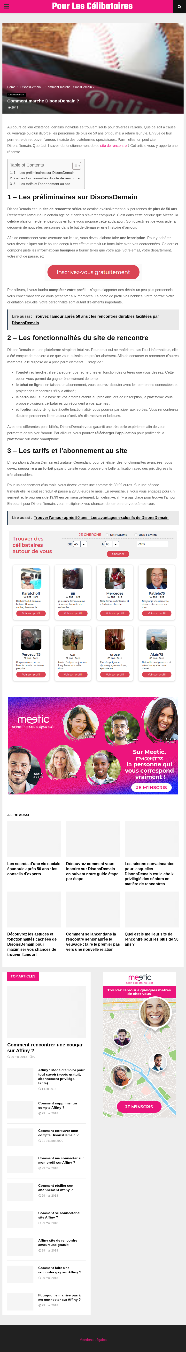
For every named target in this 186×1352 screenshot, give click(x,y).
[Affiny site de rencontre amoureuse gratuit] (20, 1247)
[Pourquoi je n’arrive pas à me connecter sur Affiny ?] (20, 1301)
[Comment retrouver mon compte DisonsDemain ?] (20, 1137)
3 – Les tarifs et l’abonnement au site (42, 184)
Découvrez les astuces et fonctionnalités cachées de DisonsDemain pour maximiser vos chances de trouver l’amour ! (32, 944)
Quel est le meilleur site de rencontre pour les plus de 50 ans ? (151, 939)
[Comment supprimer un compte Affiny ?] (20, 1109)
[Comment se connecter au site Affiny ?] (20, 1219)
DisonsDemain (16, 94)
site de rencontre (113, 145)
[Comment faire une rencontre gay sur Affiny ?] (20, 1274)
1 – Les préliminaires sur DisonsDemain (44, 173)
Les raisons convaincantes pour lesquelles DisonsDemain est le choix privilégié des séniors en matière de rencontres (149, 874)
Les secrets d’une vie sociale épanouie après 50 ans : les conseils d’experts (33, 869)
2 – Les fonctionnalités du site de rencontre (47, 178)
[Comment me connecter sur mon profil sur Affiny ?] (20, 1164)
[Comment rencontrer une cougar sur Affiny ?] (46, 1012)
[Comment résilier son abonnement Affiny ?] (20, 1192)
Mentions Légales (93, 1340)
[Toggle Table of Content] (74, 166)
